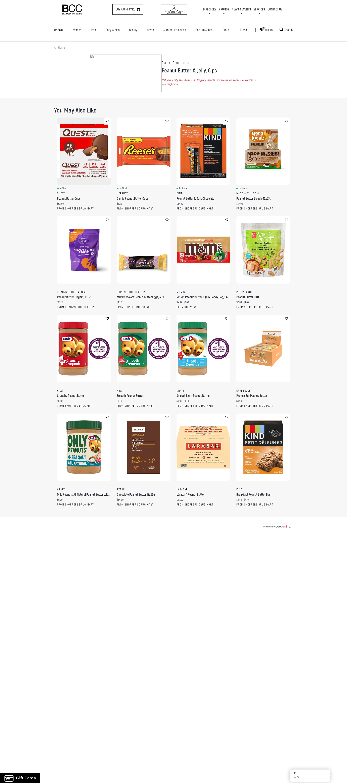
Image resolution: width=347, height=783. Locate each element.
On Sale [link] (58, 30)
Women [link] (76, 30)
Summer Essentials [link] (174, 30)
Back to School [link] (204, 30)
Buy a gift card (125, 9)
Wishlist (269, 30)
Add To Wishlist (107, 121)
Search (289, 30)
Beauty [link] (133, 30)
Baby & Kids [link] (112, 30)
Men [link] (93, 30)
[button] (339, 775)
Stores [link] (226, 30)
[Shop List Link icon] (174, 9)
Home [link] (150, 30)
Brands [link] (244, 30)
